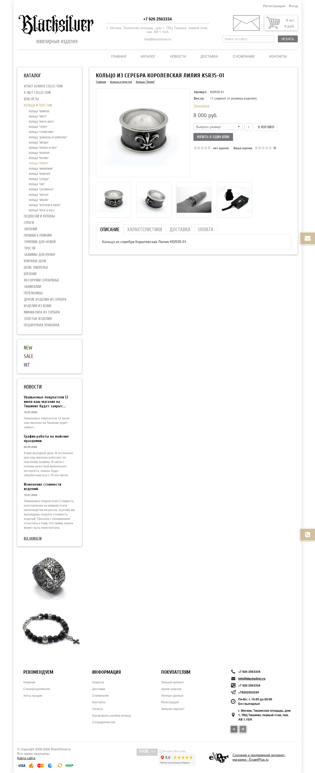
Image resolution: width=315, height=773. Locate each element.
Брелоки (30, 274)
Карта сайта (26, 758)
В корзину (266, 127)
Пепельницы (33, 293)
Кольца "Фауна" (39, 195)
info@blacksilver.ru (157, 39)
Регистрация (274, 6)
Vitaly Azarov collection (43, 86)
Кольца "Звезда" (39, 142)
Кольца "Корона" (39, 153)
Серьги (29, 223)
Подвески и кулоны (39, 216)
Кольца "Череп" (38, 127)
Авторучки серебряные (41, 280)
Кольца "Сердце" (39, 179)
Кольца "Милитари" (41, 168)
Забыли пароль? (173, 709)
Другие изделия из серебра (45, 299)
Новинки (29, 682)
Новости (178, 56)
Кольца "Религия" (40, 174)
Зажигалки (32, 287)
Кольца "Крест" (38, 116)
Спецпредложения (36, 689)
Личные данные (172, 695)
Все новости (33, 538)
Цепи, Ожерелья (36, 267)
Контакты (278, 56)
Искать (288, 39)
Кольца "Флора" (38, 200)
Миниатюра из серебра (42, 312)
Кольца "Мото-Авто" (41, 121)
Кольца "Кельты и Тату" (43, 147)
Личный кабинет (172, 682)
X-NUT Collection (37, 93)
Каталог (148, 56)
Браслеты (31, 99)
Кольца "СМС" (37, 184)
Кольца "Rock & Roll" (42, 210)
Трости (29, 248)
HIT (27, 365)
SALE (28, 356)
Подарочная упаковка (41, 325)
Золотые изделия (38, 319)
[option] (113, 200)
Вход (293, 6)
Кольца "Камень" (39, 111)
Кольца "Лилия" (38, 163)
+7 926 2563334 (157, 19)
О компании (243, 56)
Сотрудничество (103, 722)
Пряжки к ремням (38, 235)
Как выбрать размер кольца (111, 715)
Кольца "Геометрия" (41, 132)
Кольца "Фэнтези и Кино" (45, 205)
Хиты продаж (32, 695)
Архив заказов (171, 689)
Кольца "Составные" (41, 189)
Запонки (30, 229)
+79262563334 (248, 692)
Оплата (97, 709)
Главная (118, 56)
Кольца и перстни (38, 105)
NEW (28, 348)
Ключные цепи (35, 261)
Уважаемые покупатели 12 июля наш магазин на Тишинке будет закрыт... (46, 401)
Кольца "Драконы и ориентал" (48, 137)
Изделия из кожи (37, 306)
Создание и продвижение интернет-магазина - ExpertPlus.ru (259, 757)
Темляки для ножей (40, 242)
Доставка (209, 56)
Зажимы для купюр (39, 255)
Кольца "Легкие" (39, 158)
